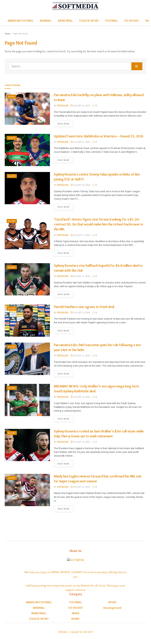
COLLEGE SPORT (89, 20)
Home (7, 33)
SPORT (112, 602)
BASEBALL (46, 20)
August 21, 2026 (81, 141)
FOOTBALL (111, 20)
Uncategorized (112, 608)
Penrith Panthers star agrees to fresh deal (84, 307)
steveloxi (62, 105)
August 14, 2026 (81, 312)
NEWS (11, 96)
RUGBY (12, 137)
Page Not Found (20, 33)
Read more (64, 123)
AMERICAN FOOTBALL (20, 20)
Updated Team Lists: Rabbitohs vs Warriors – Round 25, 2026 (98, 136)
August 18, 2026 (81, 184)
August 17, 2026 (81, 235)
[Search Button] (136, 66)
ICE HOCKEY (131, 20)
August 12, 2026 (81, 441)
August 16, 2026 (81, 276)
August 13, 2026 (81, 355)
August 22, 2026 (81, 105)
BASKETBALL (65, 20)
